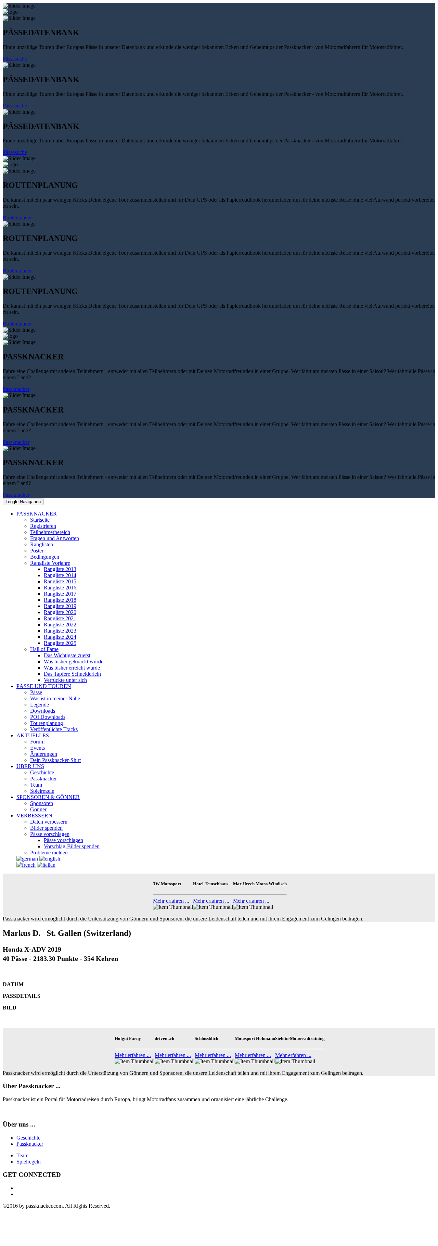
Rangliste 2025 (60, 643)
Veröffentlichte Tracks (54, 729)
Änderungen (43, 754)
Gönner (38, 809)
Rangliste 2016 (60, 587)
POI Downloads (47, 717)
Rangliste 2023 (60, 631)
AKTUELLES (32, 735)
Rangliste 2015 (60, 581)
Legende (39, 705)
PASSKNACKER (36, 514)
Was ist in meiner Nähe (55, 698)
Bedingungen (44, 557)
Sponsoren (41, 803)
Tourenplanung (46, 723)
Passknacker (16, 389)
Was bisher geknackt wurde (73, 661)
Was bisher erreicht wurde (72, 668)
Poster (36, 551)
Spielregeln (42, 791)
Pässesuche (15, 59)
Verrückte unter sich (65, 680)
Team (36, 785)
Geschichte (42, 772)
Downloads (42, 711)
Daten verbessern (48, 822)
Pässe (36, 692)
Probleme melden (49, 852)
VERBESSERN (34, 815)
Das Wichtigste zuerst (67, 655)
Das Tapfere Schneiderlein (72, 674)
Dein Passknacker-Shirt (55, 760)
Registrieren (43, 526)
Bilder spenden (46, 828)
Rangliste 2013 (60, 569)
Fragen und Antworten (54, 538)
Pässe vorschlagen (49, 834)
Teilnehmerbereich (50, 532)
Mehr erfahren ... (171, 901)
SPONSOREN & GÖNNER (48, 797)
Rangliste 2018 (60, 600)
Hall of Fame (44, 649)
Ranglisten (41, 544)
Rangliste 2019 (60, 606)
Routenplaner (17, 217)
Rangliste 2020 (60, 612)
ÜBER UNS (30, 766)
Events (37, 748)
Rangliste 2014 (60, 575)
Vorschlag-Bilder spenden (72, 846)
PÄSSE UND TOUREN (43, 686)
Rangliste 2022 (60, 624)
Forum (37, 742)
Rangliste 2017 (60, 594)
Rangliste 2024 (60, 637)
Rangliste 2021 (60, 618)
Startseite (40, 520)
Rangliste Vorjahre (50, 563)
